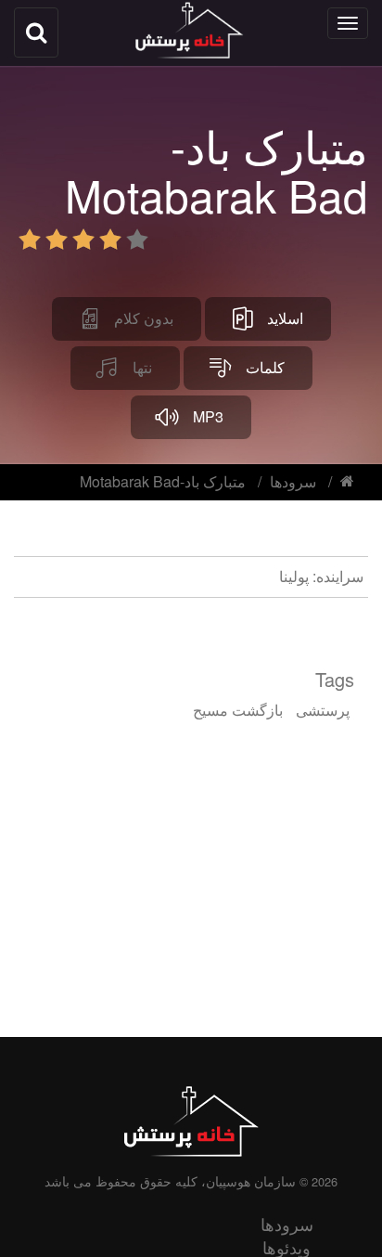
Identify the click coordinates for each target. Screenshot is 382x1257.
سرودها (293, 481)
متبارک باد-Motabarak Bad (163, 481)
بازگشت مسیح (238, 709)
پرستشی (323, 709)
